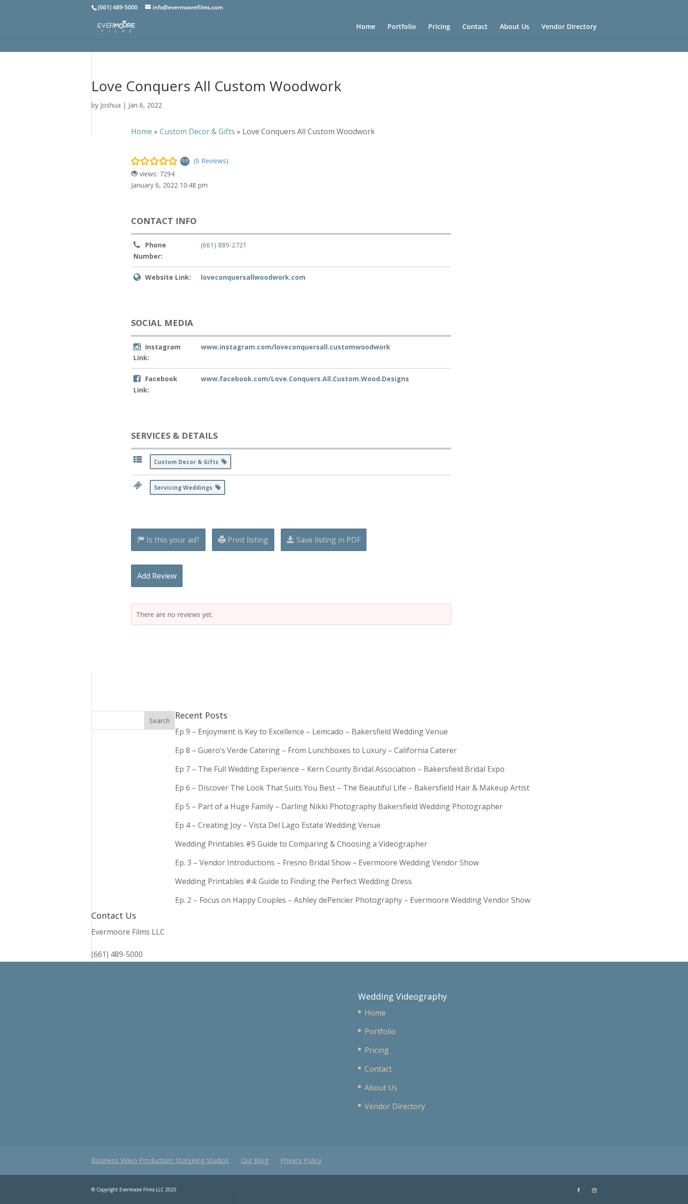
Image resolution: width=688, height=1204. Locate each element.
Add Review (156, 576)
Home (365, 27)
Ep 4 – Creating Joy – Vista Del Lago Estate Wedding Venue (278, 825)
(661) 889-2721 (224, 244)
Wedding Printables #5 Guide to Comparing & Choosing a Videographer (301, 844)
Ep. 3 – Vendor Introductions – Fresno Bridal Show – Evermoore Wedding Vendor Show (327, 862)
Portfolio (402, 27)
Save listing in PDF (327, 540)
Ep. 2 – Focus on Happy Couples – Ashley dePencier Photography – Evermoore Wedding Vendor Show (352, 900)
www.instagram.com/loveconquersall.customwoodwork (295, 346)
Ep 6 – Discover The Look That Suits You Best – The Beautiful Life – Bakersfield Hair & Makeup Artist (352, 788)
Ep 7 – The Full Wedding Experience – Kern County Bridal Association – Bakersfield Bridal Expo (340, 769)
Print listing (247, 540)
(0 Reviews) (211, 160)
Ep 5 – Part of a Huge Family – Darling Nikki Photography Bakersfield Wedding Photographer (339, 806)
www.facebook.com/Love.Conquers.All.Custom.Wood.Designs (305, 378)
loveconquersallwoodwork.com (253, 277)
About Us (514, 27)
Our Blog (254, 1160)
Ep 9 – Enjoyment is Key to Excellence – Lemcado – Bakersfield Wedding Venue (311, 731)
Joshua (110, 105)
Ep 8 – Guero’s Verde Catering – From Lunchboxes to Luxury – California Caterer (318, 750)
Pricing (439, 27)
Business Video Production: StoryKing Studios (160, 1160)
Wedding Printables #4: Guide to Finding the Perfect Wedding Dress (293, 881)
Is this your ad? (172, 540)
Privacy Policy (301, 1160)
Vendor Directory (569, 27)
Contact (475, 27)
